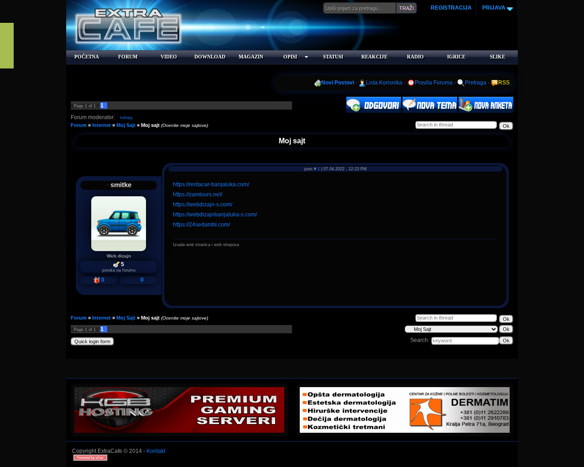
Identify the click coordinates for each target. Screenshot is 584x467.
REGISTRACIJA (451, 8)
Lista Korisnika (384, 82)
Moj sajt (150, 125)
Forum (79, 125)
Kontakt (155, 451)
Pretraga (475, 82)
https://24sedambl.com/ (201, 224)
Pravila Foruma (434, 82)
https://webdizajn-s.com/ (202, 204)
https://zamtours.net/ (197, 194)
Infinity (126, 117)
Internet (101, 125)
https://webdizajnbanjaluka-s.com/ (215, 214)
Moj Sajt (126, 125)
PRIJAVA (493, 8)
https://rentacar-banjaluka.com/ (211, 184)
